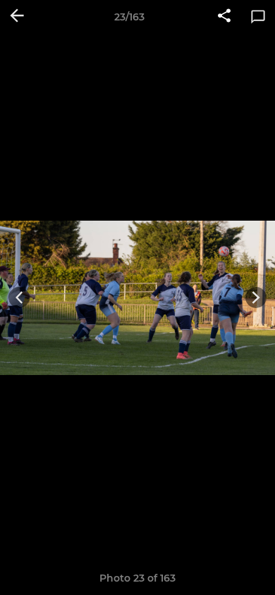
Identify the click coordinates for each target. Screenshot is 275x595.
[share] (224, 17)
